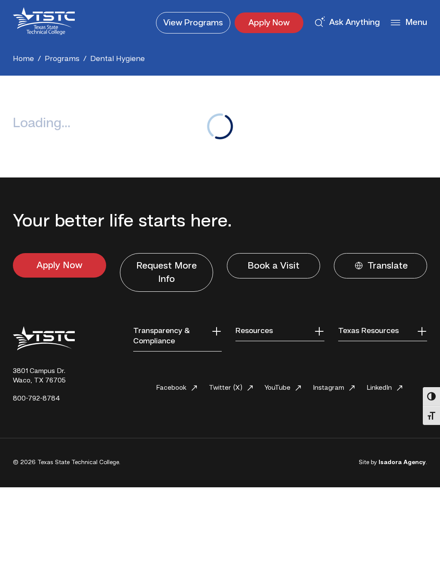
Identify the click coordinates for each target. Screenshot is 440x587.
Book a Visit (273, 266)
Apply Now (269, 23)
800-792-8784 (36, 398)
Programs (193, 23)
